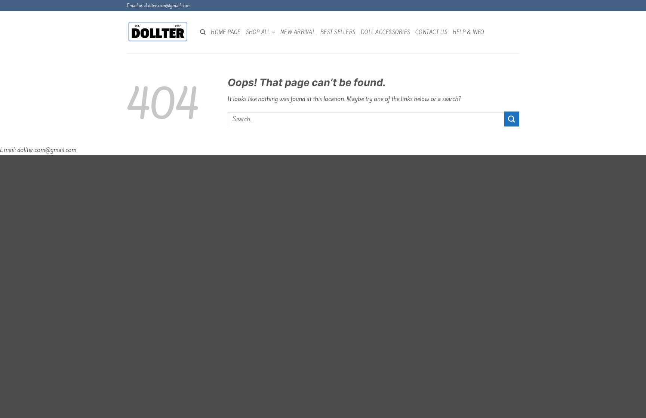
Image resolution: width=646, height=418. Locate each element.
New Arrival (297, 32)
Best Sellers (338, 32)
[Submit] (511, 119)
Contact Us (431, 32)
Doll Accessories (385, 32)
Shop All (258, 32)
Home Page (225, 32)
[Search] (203, 32)
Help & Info (469, 32)
